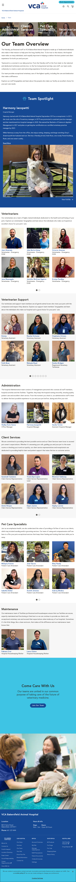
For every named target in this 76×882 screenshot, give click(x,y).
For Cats (49, 848)
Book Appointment (66, 2)
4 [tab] (38, 376)
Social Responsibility (7, 858)
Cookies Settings (37, 878)
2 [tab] (39, 290)
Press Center (5, 855)
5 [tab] (40, 376)
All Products (50, 842)
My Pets (34, 845)
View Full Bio (66, 199)
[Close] (73, 871)
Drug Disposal (67, 847)
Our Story (19, 842)
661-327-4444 (11, 830)
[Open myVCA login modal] (64, 6)
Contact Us (4, 846)
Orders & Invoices (37, 859)
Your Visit (19, 851)
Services (19, 845)
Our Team (19, 848)
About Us (4, 843)
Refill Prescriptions (37, 853)
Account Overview (37, 842)
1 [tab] (37, 290)
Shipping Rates (51, 851)
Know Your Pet (21, 854)
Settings (34, 862)
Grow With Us (5, 866)
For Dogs (50, 845)
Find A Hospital (5, 849)
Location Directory (6, 852)
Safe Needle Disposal (68, 843)
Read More (7, 143)
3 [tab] (35, 376)
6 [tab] (43, 376)
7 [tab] (46, 376)
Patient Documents (37, 856)
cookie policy (20, 873)
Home (3, 17)
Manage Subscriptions (36, 849)
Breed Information (22, 857)
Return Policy (51, 854)
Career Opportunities (7, 863)
